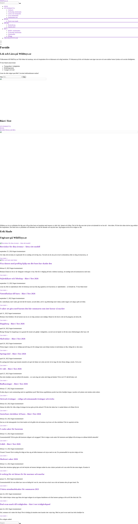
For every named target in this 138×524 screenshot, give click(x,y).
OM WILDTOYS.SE (11, 38)
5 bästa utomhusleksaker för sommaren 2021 (19, 489)
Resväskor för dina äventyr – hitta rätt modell (20, 246)
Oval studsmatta (13, 15)
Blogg (10, 36)
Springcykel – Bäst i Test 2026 (13, 354)
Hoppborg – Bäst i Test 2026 (12, 324)
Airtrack (10, 10)
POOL (6, 19)
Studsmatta (11, 34)
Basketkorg (11, 25)
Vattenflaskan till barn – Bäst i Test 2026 (17, 293)
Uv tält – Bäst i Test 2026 (11, 369)
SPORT (6, 23)
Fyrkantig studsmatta (14, 12)
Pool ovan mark (13, 21)
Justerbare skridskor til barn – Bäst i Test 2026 (20, 414)
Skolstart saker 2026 (9, 459)
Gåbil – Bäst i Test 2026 (10, 444)
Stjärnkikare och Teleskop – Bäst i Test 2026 (19, 278)
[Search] (20, 3)
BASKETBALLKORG (8, 130)
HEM (6, 6)
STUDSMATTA (9, 8)
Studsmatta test (13, 17)
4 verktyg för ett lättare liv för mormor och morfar (22, 474)
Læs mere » (3, 258)
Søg (1, 77)
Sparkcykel (11, 27)
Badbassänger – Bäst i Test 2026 (14, 384)
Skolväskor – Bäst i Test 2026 (12, 339)
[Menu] (1, 42)
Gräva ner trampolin (14, 14)
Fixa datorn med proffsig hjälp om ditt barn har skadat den (26, 263)
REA (5, 29)
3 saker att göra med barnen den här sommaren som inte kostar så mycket (32, 308)
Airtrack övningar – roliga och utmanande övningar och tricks (27, 399)
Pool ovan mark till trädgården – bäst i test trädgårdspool (25, 504)
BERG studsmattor (14, 31)
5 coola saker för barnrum (11, 429)
